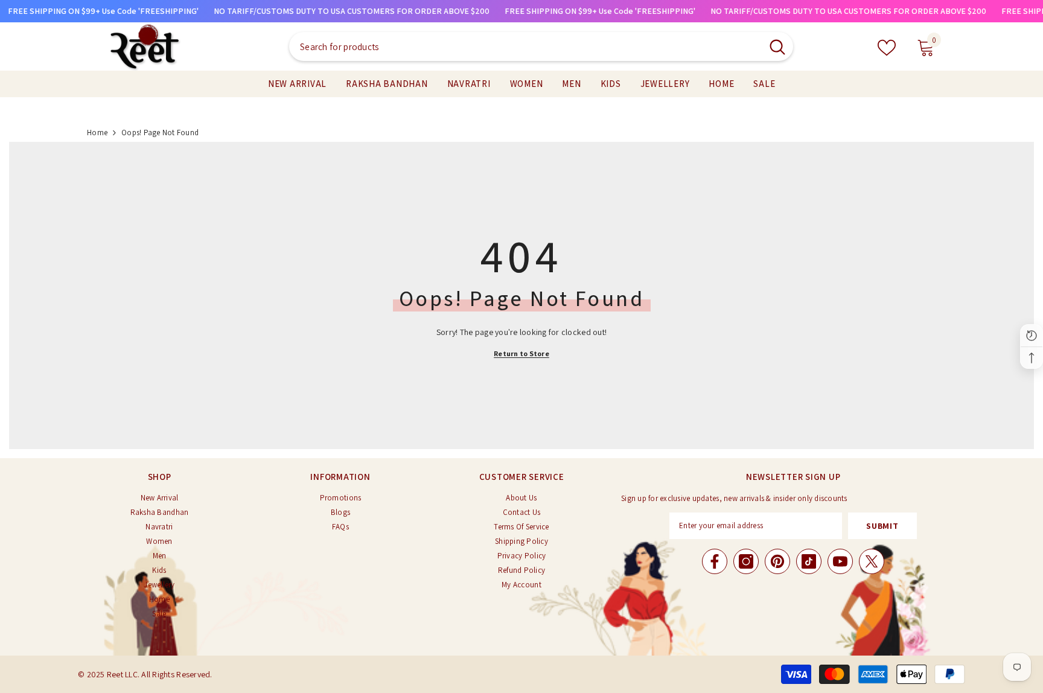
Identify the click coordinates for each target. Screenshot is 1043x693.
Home (97, 132)
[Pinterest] (777, 561)
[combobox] (525, 46)
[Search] (541, 46)
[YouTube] (840, 561)
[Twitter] (871, 561)
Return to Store (521, 353)
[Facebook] (714, 561)
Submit (882, 525)
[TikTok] (808, 561)
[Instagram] (746, 561)
